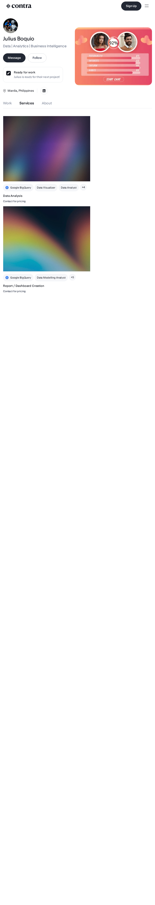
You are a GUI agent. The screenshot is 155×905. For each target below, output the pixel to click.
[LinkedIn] (44, 91)
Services (26, 103)
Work (7, 103)
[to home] (19, 6)
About (47, 103)
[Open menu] (146, 6)
